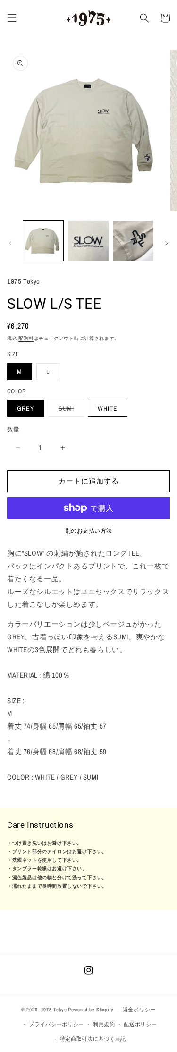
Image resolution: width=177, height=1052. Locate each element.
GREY (25, 408)
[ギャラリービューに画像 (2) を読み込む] (88, 241)
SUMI (70, 410)
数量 (13, 429)
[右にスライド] (166, 243)
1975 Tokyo (54, 1009)
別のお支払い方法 (88, 530)
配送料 (26, 338)
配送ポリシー (140, 1024)
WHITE (108, 408)
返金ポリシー (139, 1009)
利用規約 (104, 1024)
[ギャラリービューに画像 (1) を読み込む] (43, 241)
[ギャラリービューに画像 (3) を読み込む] (133, 241)
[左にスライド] (10, 243)
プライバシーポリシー (56, 1024)
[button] (11, 18)
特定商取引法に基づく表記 (93, 1038)
